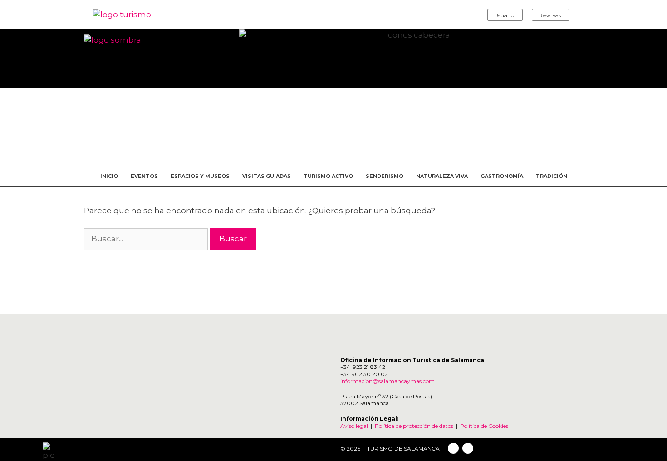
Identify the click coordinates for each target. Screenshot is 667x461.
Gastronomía (502, 176)
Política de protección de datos (414, 425)
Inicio (109, 176)
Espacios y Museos (200, 176)
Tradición (551, 176)
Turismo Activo (328, 176)
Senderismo (384, 176)
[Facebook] (453, 448)
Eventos (144, 176)
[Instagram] (467, 448)
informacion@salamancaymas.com (388, 381)
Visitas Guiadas (266, 176)
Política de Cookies (484, 425)
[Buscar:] (147, 238)
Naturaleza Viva (442, 176)
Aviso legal (354, 425)
